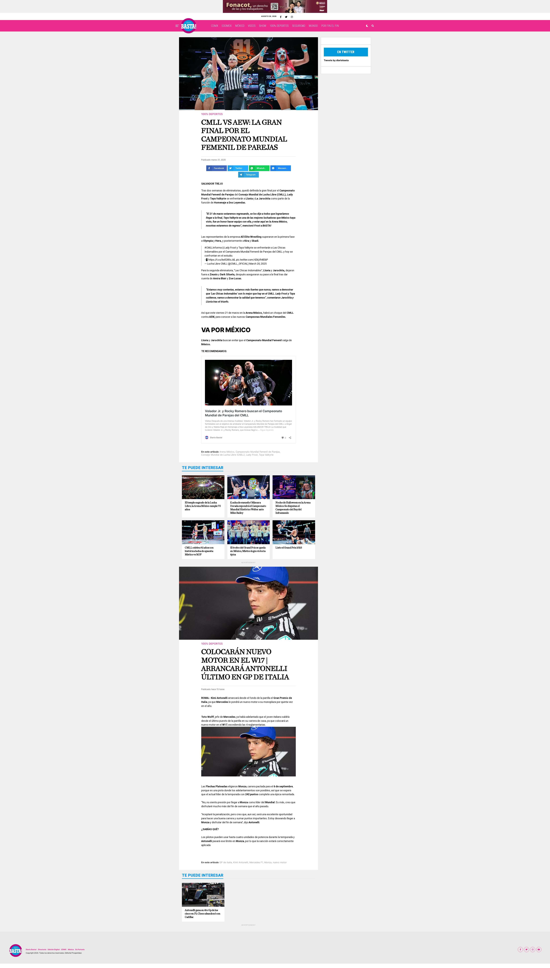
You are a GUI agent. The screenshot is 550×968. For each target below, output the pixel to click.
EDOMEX (227, 25)
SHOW (262, 25)
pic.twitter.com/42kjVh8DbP (252, 259)
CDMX (214, 25)
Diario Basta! (31, 949)
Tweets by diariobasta (336, 60)
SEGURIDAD (298, 25)
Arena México (226, 452)
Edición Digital (54, 949)
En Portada (80, 949)
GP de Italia (225, 862)
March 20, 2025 (258, 263)
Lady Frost (252, 455)
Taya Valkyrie (266, 455)
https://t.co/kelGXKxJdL (221, 259)
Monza (268, 862)
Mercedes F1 (256, 862)
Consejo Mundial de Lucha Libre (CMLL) (223, 455)
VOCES (252, 25)
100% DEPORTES (279, 25)
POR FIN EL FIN (330, 25)
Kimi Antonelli (240, 862)
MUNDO (313, 25)
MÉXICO (239, 25)
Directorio (42, 949)
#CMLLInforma (213, 247)
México (71, 949)
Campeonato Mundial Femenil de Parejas (258, 452)
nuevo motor (280, 862)
